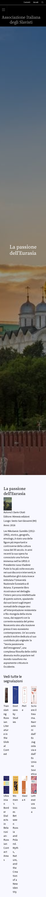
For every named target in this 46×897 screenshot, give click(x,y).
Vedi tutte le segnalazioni (13, 678)
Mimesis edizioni (20, 516)
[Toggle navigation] (3, 10)
